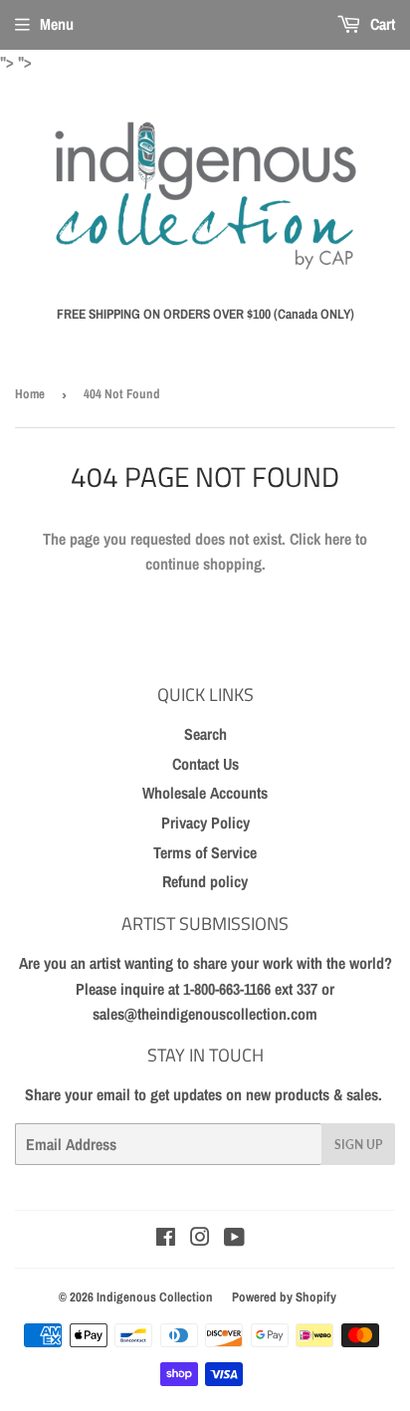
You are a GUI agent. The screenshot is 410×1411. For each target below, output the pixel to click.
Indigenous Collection (155, 1297)
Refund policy (205, 881)
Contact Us (205, 764)
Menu (57, 24)
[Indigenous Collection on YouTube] (234, 1239)
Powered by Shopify (284, 1297)
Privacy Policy (205, 822)
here (337, 539)
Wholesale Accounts (205, 793)
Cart (380, 24)
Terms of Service (205, 852)
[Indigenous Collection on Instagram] (200, 1239)
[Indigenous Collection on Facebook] (165, 1239)
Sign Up (358, 1144)
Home (30, 393)
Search (205, 734)
